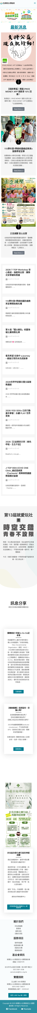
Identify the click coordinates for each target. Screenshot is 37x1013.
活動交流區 (18, 934)
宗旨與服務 (18, 926)
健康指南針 (18, 950)
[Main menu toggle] (35, 3)
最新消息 (18, 931)
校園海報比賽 (18, 945)
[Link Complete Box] (18, 73)
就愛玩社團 (18, 948)
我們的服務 (18, 943)
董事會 (18, 929)
